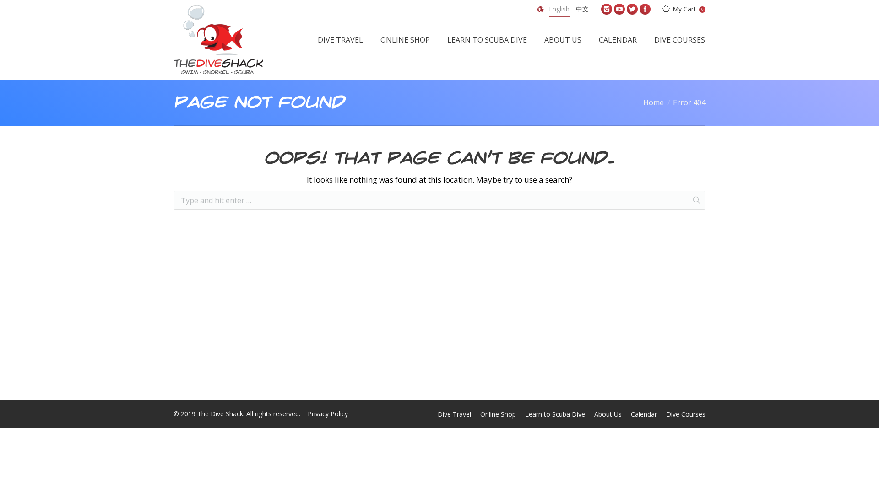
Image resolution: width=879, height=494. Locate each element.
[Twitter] (632, 9)
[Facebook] (645, 9)
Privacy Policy (328, 413)
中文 (582, 9)
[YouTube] (619, 9)
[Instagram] (606, 9)
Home (653, 102)
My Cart (688, 9)
